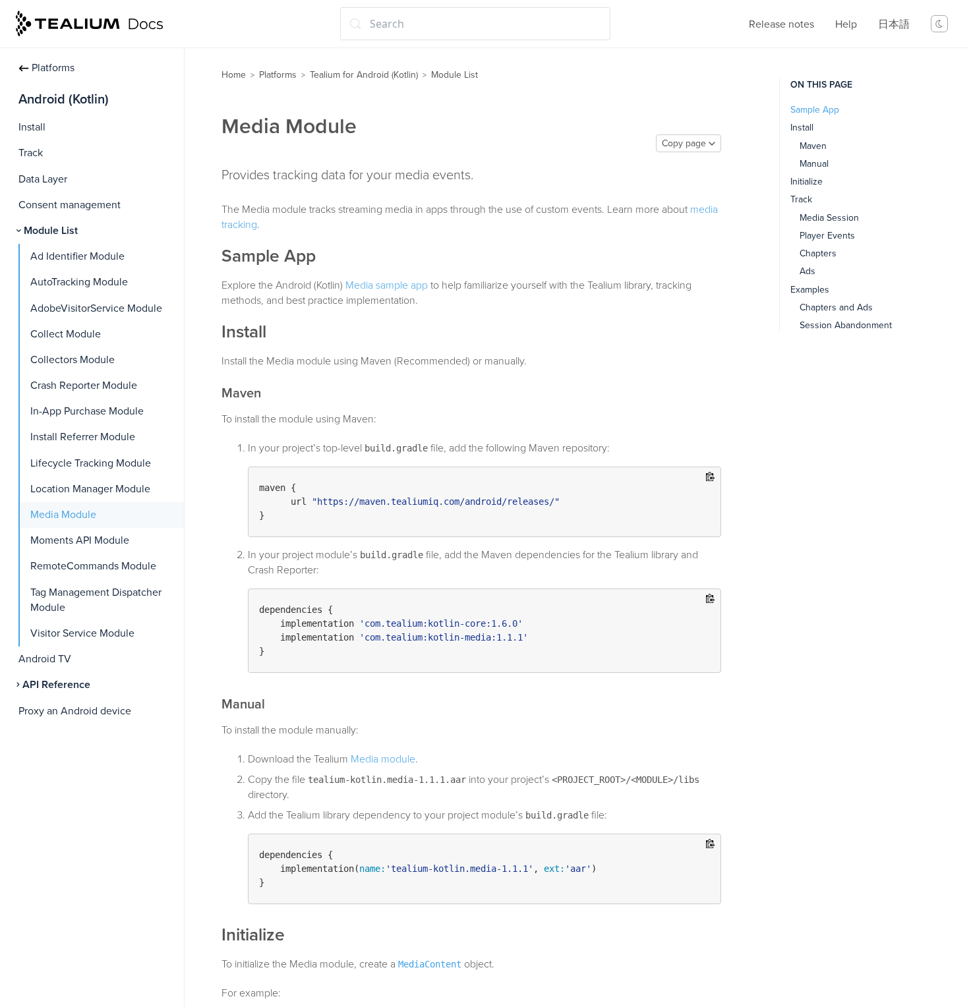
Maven (813, 146)
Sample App (814, 109)
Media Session (829, 217)
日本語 (894, 24)
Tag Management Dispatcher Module (96, 600)
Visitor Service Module (82, 633)
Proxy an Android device (74, 711)
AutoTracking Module (79, 282)
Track (30, 152)
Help (846, 24)
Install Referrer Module (82, 437)
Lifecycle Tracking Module (90, 463)
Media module (383, 759)
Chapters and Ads (836, 307)
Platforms (53, 67)
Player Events (827, 235)
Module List (51, 230)
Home (233, 74)
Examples (809, 289)
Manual (814, 163)
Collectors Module (72, 359)
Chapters (818, 253)
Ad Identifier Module (77, 256)
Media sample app (386, 285)
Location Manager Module (90, 489)
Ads (807, 271)
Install (31, 127)
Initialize (806, 181)
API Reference (56, 684)
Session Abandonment (846, 325)
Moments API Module (79, 540)
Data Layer (42, 179)
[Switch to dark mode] (939, 23)
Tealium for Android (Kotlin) (364, 74)
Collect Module (65, 334)
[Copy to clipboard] (710, 477)
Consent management (69, 205)
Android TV (44, 659)
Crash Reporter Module (83, 385)
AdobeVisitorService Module (96, 308)
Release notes (781, 24)
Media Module (63, 514)
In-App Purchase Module (87, 411)
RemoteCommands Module (93, 566)
